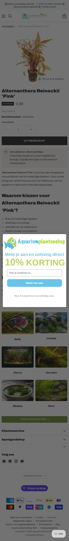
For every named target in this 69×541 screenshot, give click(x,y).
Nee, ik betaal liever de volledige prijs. (34, 296)
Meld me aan (34, 282)
